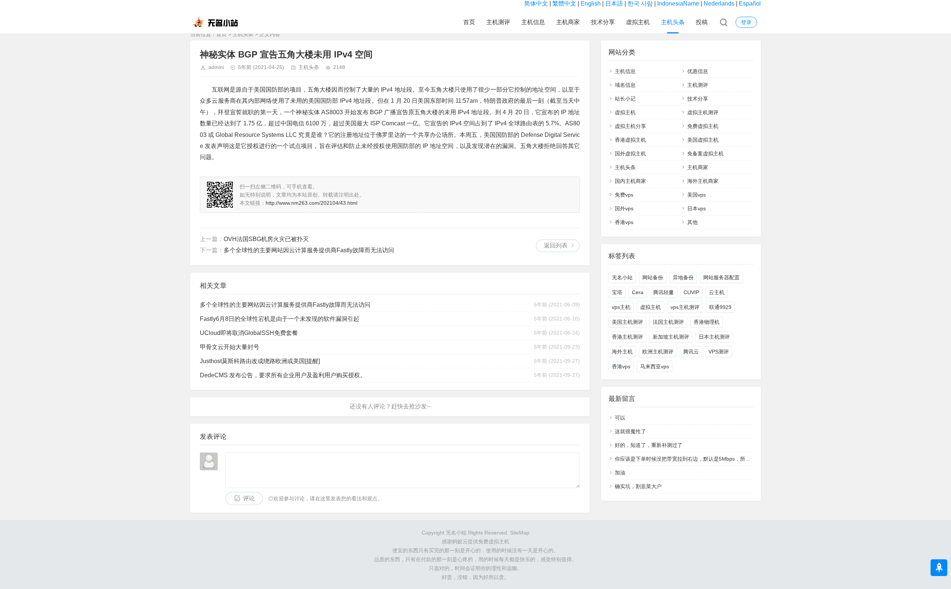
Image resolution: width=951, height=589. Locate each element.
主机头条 (673, 22)
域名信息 (625, 85)
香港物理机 (707, 322)
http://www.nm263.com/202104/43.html (311, 203)
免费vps (624, 195)
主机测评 (498, 22)
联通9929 (720, 307)
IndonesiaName (678, 3)
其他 (692, 222)
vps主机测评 (685, 307)
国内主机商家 (630, 181)
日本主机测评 (714, 337)
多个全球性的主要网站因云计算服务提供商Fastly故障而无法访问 (309, 250)
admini (216, 67)
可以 (620, 418)
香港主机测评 (627, 337)
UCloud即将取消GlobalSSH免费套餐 (249, 333)
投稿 (702, 22)
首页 (469, 22)
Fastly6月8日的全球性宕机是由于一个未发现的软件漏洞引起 (279, 319)
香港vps (624, 222)
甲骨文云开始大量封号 (229, 347)
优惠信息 (697, 71)
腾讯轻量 (663, 292)
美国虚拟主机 (702, 140)
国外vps (624, 208)
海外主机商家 (702, 181)
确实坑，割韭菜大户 (638, 486)
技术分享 (603, 22)
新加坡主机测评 (671, 337)
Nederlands (719, 3)
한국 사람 (640, 3)
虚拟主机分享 (630, 126)
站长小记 (625, 99)
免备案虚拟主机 (705, 154)
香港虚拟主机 (630, 140)
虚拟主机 (638, 22)
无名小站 (622, 277)
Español (750, 3)
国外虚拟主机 (630, 154)
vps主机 (621, 307)
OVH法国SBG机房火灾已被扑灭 (266, 239)
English (591, 3)
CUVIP (691, 292)
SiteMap (519, 533)
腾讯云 (691, 352)
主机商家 (568, 22)
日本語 (614, 3)
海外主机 (622, 352)
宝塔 (617, 292)
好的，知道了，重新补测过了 (648, 445)
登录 (746, 22)
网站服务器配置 (721, 277)
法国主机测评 (668, 322)
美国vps (696, 195)
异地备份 (683, 277)
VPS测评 (718, 352)
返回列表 (556, 245)
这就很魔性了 (630, 431)
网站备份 (652, 277)
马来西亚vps (654, 366)
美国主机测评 (627, 322)
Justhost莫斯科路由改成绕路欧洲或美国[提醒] (260, 361)
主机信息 (533, 22)
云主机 (716, 292)
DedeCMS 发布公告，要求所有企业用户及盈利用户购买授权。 (283, 375)
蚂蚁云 (460, 541)
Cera (637, 292)
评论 (249, 498)
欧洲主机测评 (658, 352)
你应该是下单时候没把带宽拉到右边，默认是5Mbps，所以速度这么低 (695, 459)
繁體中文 (564, 3)
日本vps (696, 208)
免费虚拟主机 (702, 126)
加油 (620, 473)
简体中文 (536, 3)
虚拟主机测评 (702, 112)
